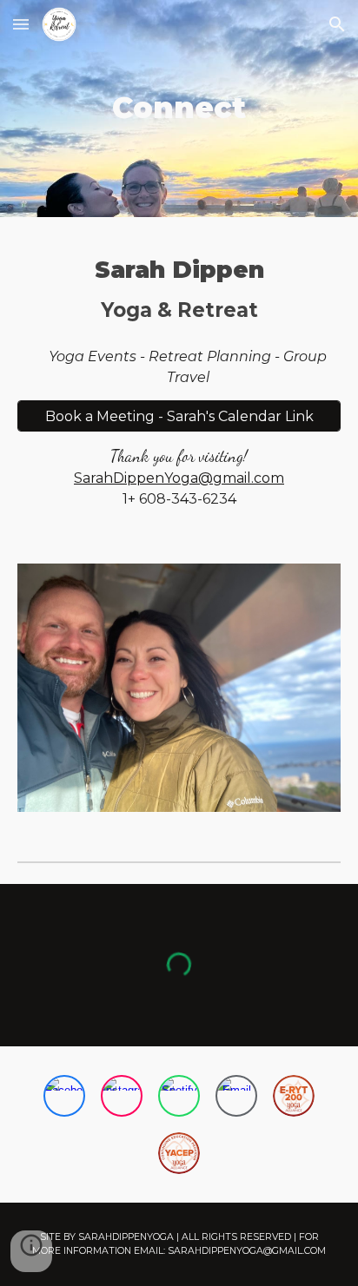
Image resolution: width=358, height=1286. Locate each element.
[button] (21, 24)
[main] (179, 108)
